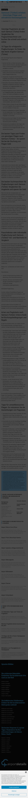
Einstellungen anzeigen (14, 794)
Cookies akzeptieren (14, 787)
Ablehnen (14, 791)
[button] (26, 772)
